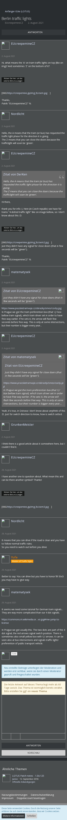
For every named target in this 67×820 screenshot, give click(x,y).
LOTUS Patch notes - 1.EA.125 (28, 775)
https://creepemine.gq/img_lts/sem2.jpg (28, 242)
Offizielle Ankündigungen (23, 782)
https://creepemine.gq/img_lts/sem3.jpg (28, 506)
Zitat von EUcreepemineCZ (22, 291)
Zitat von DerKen (15, 174)
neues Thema (39, 691)
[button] (4, 4)
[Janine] (6, 778)
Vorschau (33, 752)
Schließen (31, 815)
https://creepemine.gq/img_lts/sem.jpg (27, 93)
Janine (15, 779)
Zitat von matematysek (19, 357)
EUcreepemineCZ (14, 22)
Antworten (33, 745)
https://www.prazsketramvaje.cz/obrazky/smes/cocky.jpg (31, 308)
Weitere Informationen (13, 815)
